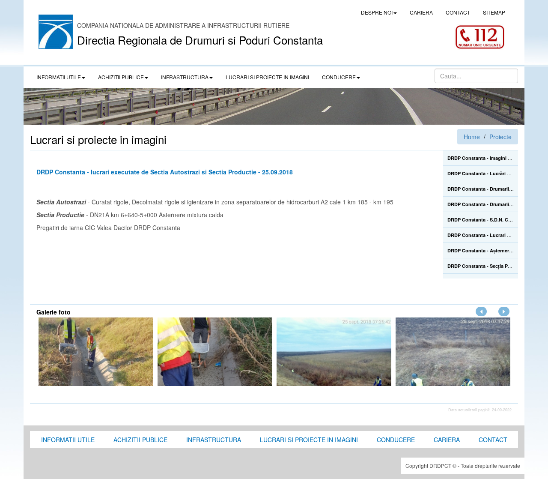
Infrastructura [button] (184, 77)
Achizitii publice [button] (121, 77)
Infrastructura (213, 439)
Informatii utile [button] (58, 77)
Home (472, 136)
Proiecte (500, 136)
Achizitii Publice (140, 439)
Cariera (447, 439)
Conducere (396, 439)
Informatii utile (68, 439)
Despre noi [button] (377, 12)
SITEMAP (494, 12)
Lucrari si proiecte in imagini (309, 439)
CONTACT (458, 12)
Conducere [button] (339, 77)
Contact (493, 439)
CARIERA (421, 12)
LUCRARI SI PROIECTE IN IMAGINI (267, 77)
